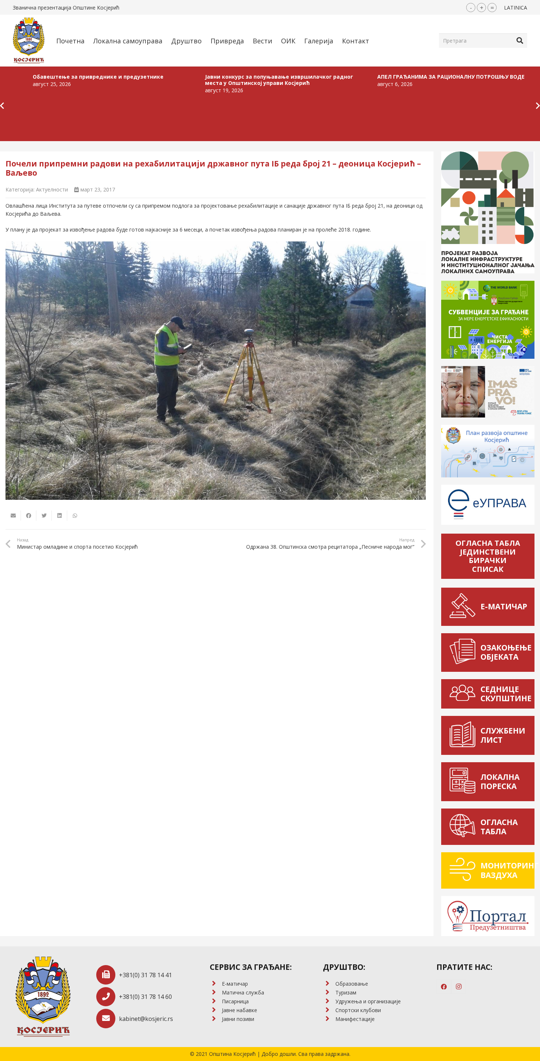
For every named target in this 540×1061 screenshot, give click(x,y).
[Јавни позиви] (216, 1019)
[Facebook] (443, 986)
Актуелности (52, 189)
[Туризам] (329, 992)
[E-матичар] (216, 983)
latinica (515, 7)
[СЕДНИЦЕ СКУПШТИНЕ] (464, 694)
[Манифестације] (329, 1019)
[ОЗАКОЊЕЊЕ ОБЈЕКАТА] (464, 652)
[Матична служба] (216, 992)
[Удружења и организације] (329, 1001)
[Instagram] (458, 986)
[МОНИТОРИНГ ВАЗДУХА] (464, 870)
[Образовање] (329, 983)
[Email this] (13, 515)
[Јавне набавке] (216, 1010)
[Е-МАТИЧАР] (464, 606)
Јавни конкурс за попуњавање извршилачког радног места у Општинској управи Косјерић (201, 79)
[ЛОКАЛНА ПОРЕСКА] (464, 782)
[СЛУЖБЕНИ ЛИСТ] (464, 735)
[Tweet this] (44, 515)
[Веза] (28, 41)
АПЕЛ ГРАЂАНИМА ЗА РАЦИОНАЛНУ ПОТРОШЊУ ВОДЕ (372, 76)
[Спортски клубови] (329, 1010)
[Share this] (28, 515)
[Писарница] (216, 1001)
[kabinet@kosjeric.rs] (107, 1018)
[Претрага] (519, 40)
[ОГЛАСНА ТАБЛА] (464, 826)
